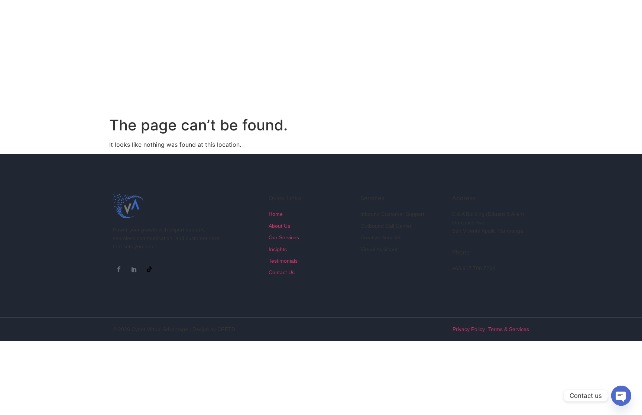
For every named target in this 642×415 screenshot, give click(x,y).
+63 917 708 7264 (473, 268)
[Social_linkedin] (134, 269)
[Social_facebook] (119, 269)
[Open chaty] (621, 396)
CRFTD (226, 329)
